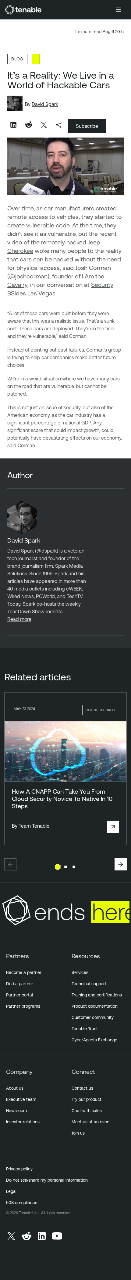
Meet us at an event (91, 1121)
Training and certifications (97, 994)
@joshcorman (28, 276)
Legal (11, 1191)
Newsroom (16, 1110)
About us (14, 1088)
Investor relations (23, 1121)
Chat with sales (87, 1110)
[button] (10, 864)
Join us (78, 1133)
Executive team (21, 1099)
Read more (19, 619)
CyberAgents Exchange (94, 1039)
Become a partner (23, 972)
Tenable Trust (85, 1028)
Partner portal (19, 994)
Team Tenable (34, 826)
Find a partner (19, 983)
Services (80, 972)
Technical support (89, 983)
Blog (17, 58)
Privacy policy (19, 1168)
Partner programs (23, 1006)
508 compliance (21, 1202)
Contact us (82, 1088)
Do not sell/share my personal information (47, 1180)
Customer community (93, 1017)
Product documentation (95, 1006)
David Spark (45, 104)
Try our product (86, 1099)
